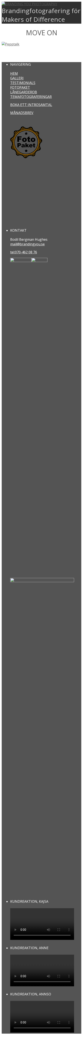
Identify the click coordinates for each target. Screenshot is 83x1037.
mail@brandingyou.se (27, 244)
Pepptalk (13, 54)
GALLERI (17, 78)
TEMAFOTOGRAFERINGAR (31, 96)
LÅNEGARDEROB (23, 92)
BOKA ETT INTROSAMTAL (31, 104)
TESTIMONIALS (22, 82)
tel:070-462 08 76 (23, 252)
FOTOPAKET (20, 87)
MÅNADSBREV (21, 112)
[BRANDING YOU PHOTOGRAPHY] (29, 4)
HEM (14, 73)
